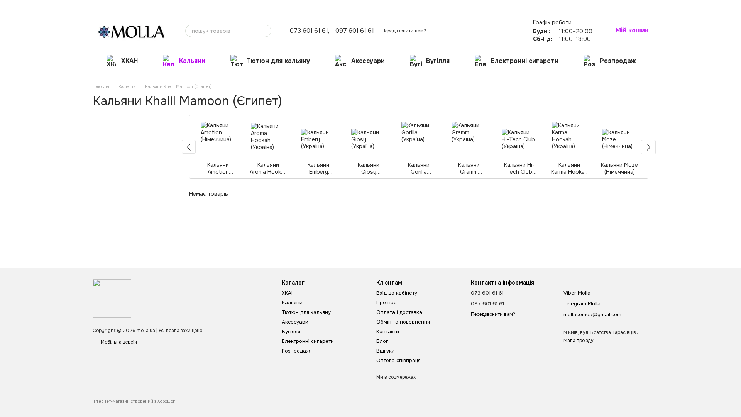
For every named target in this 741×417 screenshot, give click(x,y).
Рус (537, 5)
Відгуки (268, 6)
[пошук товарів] (265, 31)
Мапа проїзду (578, 340)
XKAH (129, 61)
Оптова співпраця (304, 6)
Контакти (227, 6)
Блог (248, 6)
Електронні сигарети (524, 61)
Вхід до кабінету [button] (396, 293)
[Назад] (189, 147)
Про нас (102, 6)
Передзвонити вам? (404, 31)
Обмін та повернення (187, 6)
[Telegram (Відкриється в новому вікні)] (512, 6)
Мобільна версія (118, 342)
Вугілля (438, 61)
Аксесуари (368, 61)
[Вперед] (648, 147)
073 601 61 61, (309, 31)
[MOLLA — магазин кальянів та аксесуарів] (112, 298)
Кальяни (192, 61)
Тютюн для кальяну (278, 61)
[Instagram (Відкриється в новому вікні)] (502, 6)
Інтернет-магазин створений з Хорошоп (134, 401)
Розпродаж (618, 61)
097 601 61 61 (354, 31)
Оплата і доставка (137, 6)
